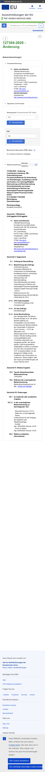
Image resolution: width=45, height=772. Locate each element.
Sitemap (5, 728)
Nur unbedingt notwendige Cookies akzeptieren (25, 767)
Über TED (6, 724)
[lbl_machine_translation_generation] (34, 150)
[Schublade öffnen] (5, 39)
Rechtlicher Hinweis (9, 705)
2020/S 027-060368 (25, 386)
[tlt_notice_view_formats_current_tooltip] (36, 165)
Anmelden (32, 8)
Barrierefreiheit (8, 713)
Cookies (5, 709)
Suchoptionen (38, 30)
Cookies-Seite (14, 745)
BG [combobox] (9, 136)
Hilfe (4, 680)
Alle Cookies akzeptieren (19, 761)
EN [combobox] (9, 117)
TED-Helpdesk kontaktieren (12, 684)
